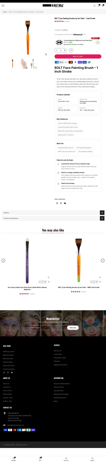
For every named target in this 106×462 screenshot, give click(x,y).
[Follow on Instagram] (61, 203)
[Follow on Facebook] (57, 203)
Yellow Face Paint (8, 365)
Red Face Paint (8, 362)
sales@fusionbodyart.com (15, 425)
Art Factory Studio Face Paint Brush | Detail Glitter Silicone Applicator (27, 288)
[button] (59, 21)
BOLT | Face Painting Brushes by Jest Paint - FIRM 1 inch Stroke (78, 287)
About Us (6, 383)
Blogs (55, 401)
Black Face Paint (8, 355)
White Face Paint (8, 351)
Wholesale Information (61, 394)
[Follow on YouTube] (65, 203)
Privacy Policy (7, 394)
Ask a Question (60, 199)
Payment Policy (59, 387)
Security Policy (58, 390)
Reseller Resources (60, 397)
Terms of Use (7, 390)
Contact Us (7, 387)
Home (5, 12)
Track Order (58, 354)
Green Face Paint (8, 369)
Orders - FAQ (7, 401)
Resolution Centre (60, 358)
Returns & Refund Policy (62, 383)
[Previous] (3, 260)
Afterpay (57, 361)
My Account (58, 351)
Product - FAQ (7, 397)
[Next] (102, 260)
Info (84, 34)
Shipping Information (60, 365)
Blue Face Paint (8, 358)
